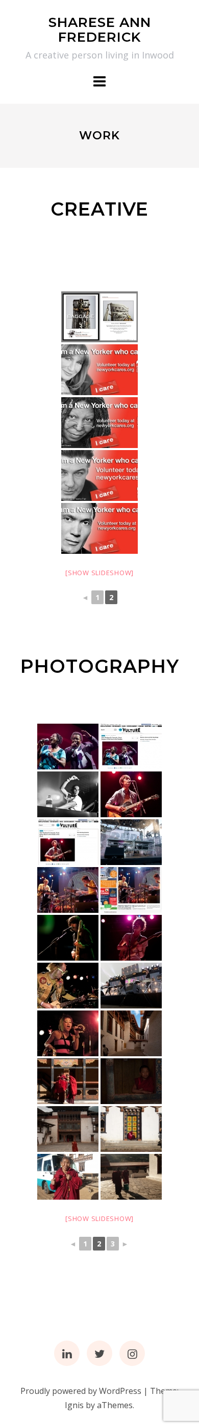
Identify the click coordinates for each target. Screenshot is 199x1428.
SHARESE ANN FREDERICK (99, 29)
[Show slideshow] (99, 572)
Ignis (74, 1405)
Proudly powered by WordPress (80, 1390)
